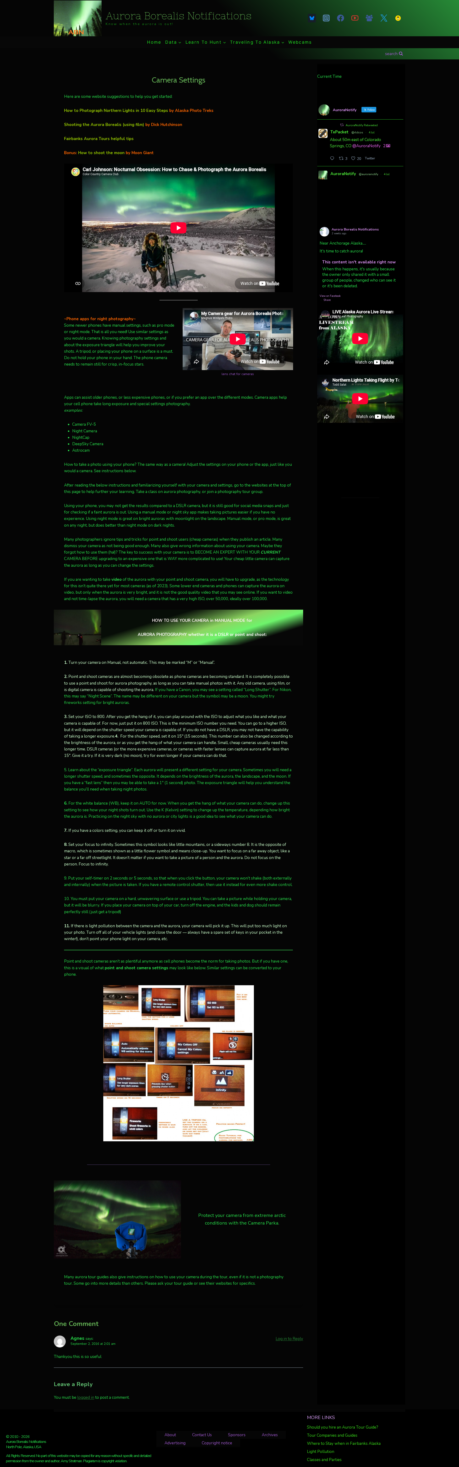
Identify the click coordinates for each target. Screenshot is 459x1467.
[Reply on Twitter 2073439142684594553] (333, 158)
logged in (85, 1397)
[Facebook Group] (369, 18)
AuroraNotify (343, 174)
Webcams (300, 42)
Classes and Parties (324, 1459)
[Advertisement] (360, 460)
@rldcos (357, 132)
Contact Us (202, 1435)
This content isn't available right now (359, 262)
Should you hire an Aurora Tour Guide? (342, 1427)
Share (327, 300)
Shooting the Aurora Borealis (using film (103, 124)
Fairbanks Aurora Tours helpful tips (99, 138)
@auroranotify (368, 174)
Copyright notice (217, 1443)
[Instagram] (326, 18)
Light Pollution (320, 1451)
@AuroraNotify (366, 146)
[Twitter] (384, 18)
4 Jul (372, 132)
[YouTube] (355, 18)
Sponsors (237, 1435)
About (170, 1435)
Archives (270, 1435)
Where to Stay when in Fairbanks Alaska (344, 1443)
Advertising (175, 1443)
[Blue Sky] (312, 18)
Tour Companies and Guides (332, 1435)
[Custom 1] (398, 18)
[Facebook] (340, 18)
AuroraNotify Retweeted (362, 125)
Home (154, 42)
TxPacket (339, 132)
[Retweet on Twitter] (342, 125)
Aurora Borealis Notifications (355, 229)
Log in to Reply (289, 1338)
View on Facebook (330, 296)
